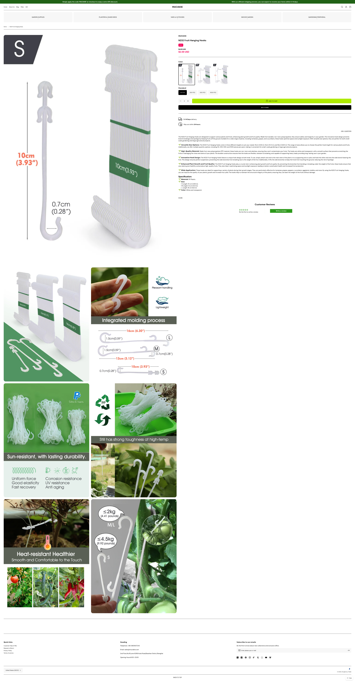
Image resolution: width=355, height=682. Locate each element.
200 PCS (192, 92)
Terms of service (8, 653)
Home (5, 26)
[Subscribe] (349, 650)
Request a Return (9, 648)
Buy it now (265, 107)
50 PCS (182, 92)
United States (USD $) (12, 670)
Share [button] (180, 198)
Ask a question (346, 131)
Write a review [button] (281, 211)
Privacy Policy (8, 650)
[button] (342, 7)
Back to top (177, 677)
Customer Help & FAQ (10, 646)
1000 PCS (213, 92)
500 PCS (202, 92)
